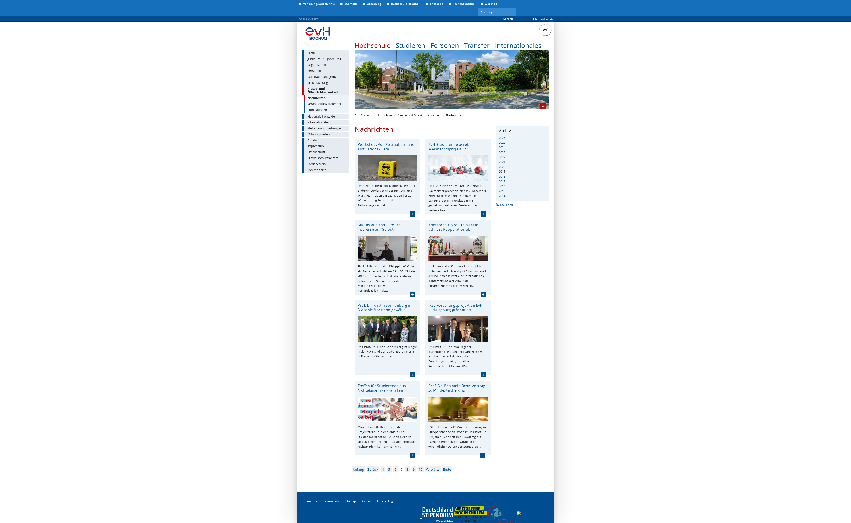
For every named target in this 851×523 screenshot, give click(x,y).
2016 (502, 186)
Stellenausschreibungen (325, 128)
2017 (502, 181)
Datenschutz (317, 152)
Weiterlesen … (412, 213)
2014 (502, 196)
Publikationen (317, 110)
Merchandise (317, 170)
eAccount (436, 4)
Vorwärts (433, 469)
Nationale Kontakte (321, 116)
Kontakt (366, 501)
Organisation (317, 64)
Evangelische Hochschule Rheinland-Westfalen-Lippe (317, 32)
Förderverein (317, 164)
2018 (502, 176)
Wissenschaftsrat (546, 30)
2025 (502, 142)
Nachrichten (317, 98)
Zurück (372, 469)
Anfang (358, 469)
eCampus (350, 4)
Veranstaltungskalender (325, 104)
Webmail (491, 4)
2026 (502, 138)
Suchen (508, 19)
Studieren (411, 45)
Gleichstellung (318, 82)
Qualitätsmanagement (324, 76)
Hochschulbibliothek (405, 4)
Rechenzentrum (464, 4)
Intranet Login (386, 501)
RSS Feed (506, 205)
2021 (502, 162)
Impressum (316, 146)
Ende (447, 469)
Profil (311, 53)
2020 (502, 167)
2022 (502, 157)
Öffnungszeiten (319, 134)
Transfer (477, 45)
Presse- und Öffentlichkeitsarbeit (323, 90)
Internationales (518, 45)
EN (535, 19)
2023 (502, 152)
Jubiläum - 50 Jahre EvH (324, 59)
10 (420, 469)
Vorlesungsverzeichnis (319, 4)
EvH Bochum (363, 115)
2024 (502, 147)
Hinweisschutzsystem (323, 158)
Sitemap (350, 501)
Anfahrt (313, 140)
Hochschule (373, 45)
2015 (502, 191)
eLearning (374, 4)
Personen (314, 70)
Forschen (445, 45)
